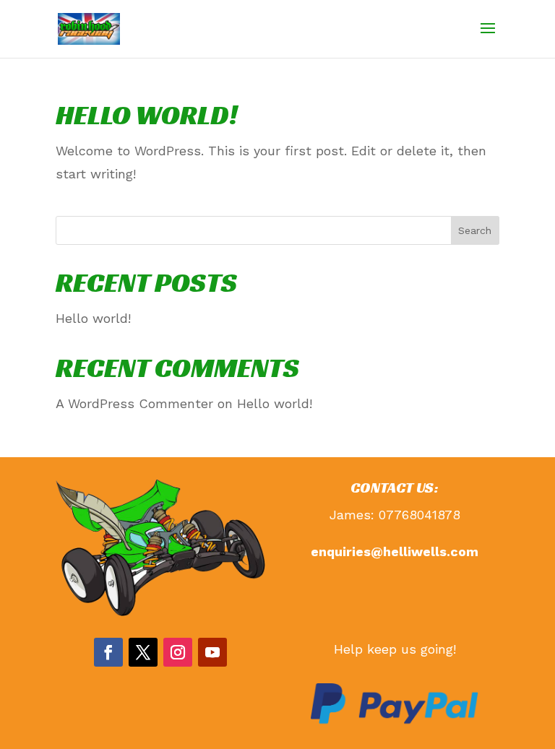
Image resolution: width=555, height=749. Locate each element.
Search (474, 230)
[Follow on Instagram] (177, 652)
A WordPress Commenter (134, 403)
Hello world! (147, 115)
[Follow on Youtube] (212, 652)
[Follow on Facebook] (108, 652)
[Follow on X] (143, 652)
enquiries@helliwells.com (394, 551)
